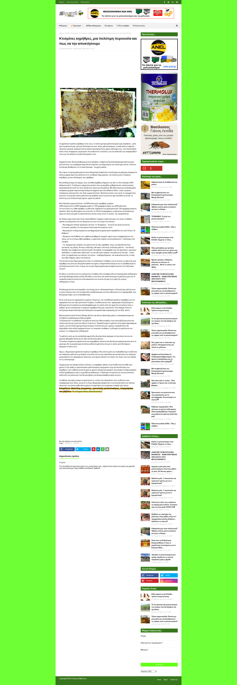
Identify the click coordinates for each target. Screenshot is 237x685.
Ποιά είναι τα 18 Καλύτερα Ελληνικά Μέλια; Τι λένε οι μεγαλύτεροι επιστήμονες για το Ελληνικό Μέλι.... (163, 544)
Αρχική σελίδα (64, 33)
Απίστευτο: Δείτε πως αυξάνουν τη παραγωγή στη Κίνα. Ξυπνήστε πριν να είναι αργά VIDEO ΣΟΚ (164, 504)
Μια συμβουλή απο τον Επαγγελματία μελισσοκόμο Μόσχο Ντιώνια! (162, 195)
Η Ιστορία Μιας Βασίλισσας (87, 391)
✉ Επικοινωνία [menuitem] (139, 26)
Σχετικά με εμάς (72, 2)
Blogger (94, 682)
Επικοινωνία (85, 2)
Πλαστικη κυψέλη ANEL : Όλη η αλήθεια (163, 228)
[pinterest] (176, 2)
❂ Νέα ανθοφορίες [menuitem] (93, 26)
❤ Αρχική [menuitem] (63, 26)
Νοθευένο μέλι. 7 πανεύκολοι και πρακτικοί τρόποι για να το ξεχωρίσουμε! (163, 480)
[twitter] (168, 2)
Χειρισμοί (74, 33)
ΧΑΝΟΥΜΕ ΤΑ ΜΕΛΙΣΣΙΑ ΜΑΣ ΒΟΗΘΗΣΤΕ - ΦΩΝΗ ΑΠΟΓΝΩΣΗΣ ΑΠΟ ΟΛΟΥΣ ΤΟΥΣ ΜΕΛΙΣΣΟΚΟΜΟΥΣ (164, 277)
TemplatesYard (77, 682)
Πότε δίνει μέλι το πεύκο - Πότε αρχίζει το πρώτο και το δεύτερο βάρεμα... (163, 383)
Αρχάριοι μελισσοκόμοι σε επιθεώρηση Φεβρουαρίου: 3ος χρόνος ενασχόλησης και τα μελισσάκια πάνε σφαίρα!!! (163, 358)
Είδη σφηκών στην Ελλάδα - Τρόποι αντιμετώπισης (162, 309)
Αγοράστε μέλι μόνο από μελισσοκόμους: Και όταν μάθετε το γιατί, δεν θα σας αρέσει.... (163, 469)
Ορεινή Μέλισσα (67, 49)
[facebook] (164, 2)
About (166, 680)
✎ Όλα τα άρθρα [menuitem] (122, 26)
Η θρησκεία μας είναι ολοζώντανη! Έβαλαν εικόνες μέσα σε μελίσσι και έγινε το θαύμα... (164, 206)
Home (159, 680)
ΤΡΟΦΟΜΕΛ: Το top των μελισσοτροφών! (160, 217)
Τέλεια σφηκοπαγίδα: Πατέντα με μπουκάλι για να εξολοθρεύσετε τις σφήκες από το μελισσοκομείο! (164, 290)
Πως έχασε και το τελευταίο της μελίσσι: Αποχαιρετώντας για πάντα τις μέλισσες (163, 344)
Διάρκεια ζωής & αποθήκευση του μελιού (164, 183)
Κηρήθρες (68, 443)
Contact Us (174, 680)
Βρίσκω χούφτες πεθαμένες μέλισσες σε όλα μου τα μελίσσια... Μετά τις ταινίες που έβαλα (163, 263)
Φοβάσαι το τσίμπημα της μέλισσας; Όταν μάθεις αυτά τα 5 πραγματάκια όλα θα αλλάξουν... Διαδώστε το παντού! (163, 518)
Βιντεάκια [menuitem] (109, 26)
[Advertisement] (98, 70)
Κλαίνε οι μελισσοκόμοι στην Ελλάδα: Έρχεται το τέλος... (162, 238)
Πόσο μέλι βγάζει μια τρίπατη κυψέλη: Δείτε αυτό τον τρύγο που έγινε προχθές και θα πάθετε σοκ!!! (164, 250)
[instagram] (172, 2)
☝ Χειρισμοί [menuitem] (76, 26)
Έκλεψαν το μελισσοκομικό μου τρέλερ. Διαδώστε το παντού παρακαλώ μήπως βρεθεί (163, 557)
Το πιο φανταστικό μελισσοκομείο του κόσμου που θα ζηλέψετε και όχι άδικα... (164, 321)
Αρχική (61, 2)
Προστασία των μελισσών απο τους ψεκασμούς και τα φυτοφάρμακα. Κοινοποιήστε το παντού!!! (163, 396)
